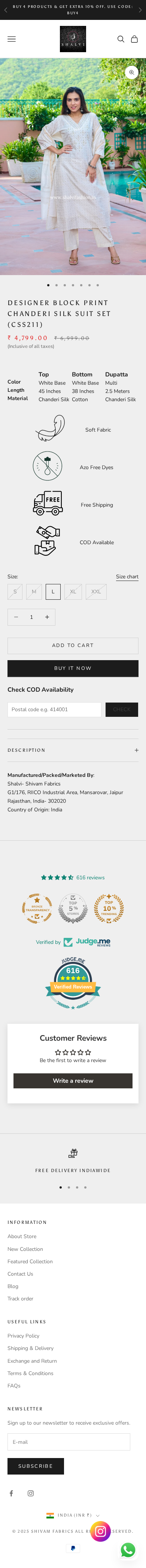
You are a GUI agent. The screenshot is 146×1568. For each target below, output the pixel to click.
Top (44, 374)
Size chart (127, 576)
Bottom (82, 374)
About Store (21, 1236)
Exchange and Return (32, 1361)
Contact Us (20, 1274)
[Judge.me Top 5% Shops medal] (73, 909)
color (14, 381)
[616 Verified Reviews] (73, 1013)
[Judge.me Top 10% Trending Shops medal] (109, 909)
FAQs (14, 1385)
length (15, 390)
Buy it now (73, 668)
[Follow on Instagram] (30, 1493)
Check (122, 709)
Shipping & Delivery (30, 1348)
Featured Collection (30, 1261)
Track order (20, 1298)
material (17, 398)
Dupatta (116, 374)
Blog (12, 1286)
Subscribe (35, 1466)
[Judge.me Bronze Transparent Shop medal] (37, 909)
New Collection (25, 1249)
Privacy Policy (23, 1335)
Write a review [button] (73, 1081)
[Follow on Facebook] (11, 1493)
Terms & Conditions (30, 1373)
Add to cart (73, 645)
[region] (73, 1161)
